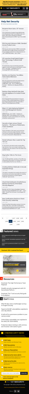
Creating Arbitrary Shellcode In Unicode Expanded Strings (14, 167)
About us (18, 387)
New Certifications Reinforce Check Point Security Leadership (13, 199)
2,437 (13, 218)
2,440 (6, 221)
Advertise (23, 387)
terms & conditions (8, 378)
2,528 (18, 224)
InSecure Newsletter (11, 350)
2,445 (11, 224)
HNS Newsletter (9, 345)
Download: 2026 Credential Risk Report (12, 250)
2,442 (14, 221)
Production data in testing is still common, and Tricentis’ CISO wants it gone (14, 325)
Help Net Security (21, 384)
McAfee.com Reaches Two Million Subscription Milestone (12, 76)
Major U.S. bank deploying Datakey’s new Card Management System (13, 109)
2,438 (17, 218)
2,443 (18, 221)
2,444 (22, 221)
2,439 (21, 218)
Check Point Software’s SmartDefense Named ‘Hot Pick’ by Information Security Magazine (14, 183)
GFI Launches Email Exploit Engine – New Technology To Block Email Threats (13, 60)
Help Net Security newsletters (12, 1)
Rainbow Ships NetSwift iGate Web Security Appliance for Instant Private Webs (13, 93)
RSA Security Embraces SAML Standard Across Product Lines (14, 44)
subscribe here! (21, 4)
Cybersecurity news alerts (12, 355)
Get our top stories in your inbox (10, 23)
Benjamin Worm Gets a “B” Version (13, 28)
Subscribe (24, 373)
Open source (8, 367)
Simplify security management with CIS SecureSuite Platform (13, 289)
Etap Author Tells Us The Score (11, 155)
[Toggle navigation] (27, 8)
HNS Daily (7, 340)
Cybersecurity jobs (10, 361)
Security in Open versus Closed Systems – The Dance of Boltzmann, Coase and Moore (13, 124)
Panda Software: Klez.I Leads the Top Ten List (13, 140)
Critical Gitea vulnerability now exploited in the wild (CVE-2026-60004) (14, 320)
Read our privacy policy (9, 387)
